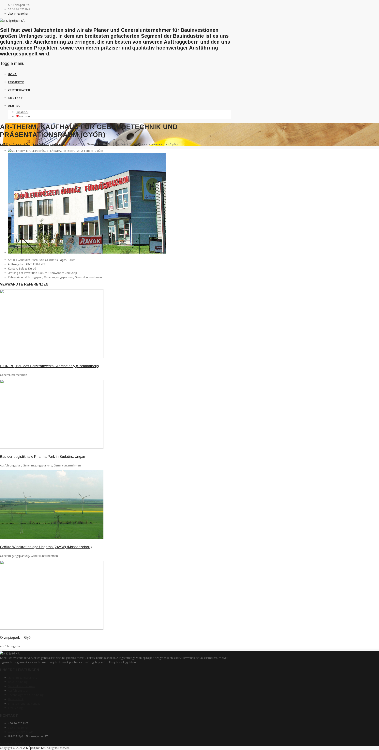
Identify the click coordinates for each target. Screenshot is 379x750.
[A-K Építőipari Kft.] (12, 20)
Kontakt (15, 97)
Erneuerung (15, 708)
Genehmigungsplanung (22, 677)
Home (12, 74)
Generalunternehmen (21, 686)
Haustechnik (15, 699)
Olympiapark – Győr (16, 638)
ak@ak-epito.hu (18, 13)
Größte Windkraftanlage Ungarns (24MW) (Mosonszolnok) (46, 547)
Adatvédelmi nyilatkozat (15, 743)
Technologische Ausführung (25, 695)
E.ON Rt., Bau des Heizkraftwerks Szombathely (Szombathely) (49, 366)
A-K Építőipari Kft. (34, 748)
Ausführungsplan (18, 690)
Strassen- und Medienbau (24, 703)
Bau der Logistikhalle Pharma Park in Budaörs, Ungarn (43, 457)
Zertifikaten (19, 90)
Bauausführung (17, 682)
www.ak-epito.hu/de (20, 732)
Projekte (16, 82)
